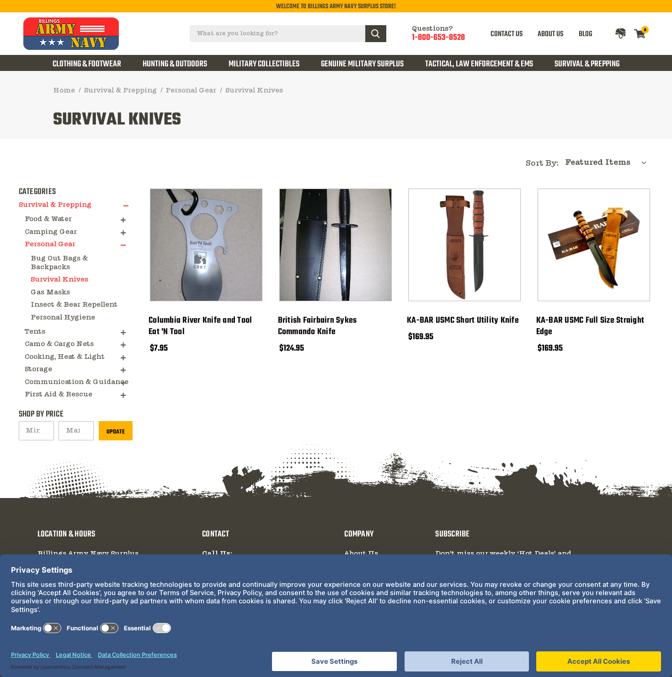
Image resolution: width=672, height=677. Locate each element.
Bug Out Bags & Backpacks (59, 263)
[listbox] (609, 162)
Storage (38, 369)
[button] (128, 205)
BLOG (585, 34)
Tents (35, 332)
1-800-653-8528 (438, 37)
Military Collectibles (264, 64)
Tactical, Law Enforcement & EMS (479, 64)
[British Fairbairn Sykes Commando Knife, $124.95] (335, 245)
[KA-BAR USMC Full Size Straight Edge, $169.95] (594, 245)
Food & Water (48, 219)
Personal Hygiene (63, 317)
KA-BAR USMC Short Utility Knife (463, 320)
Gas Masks (50, 292)
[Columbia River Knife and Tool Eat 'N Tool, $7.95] (206, 245)
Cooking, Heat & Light (65, 357)
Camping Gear (51, 232)
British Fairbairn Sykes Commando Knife (317, 326)
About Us (361, 554)
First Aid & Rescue (58, 394)
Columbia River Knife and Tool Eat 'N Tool (200, 326)
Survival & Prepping (587, 64)
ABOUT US (550, 34)
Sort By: (542, 163)
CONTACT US (507, 34)
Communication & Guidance (76, 382)
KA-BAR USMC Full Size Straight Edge (590, 326)
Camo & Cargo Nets (59, 344)
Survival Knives (59, 279)
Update (116, 432)
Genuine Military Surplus (362, 64)
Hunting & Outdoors (175, 64)
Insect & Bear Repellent (74, 305)
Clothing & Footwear (87, 64)
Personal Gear (50, 244)
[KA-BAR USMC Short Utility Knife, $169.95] (464, 245)
